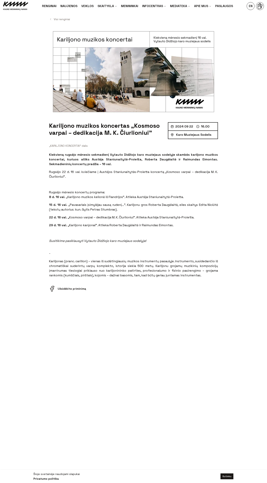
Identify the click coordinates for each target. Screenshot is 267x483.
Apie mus (201, 6)
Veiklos (87, 6)
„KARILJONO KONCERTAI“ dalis (68, 145)
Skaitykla (106, 6)
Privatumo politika (46, 478)
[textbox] (133, 215)
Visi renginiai (62, 19)
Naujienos (68, 6)
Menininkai (129, 6)
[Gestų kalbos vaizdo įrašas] (260, 6)
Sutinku (226, 476)
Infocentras (152, 6)
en (251, 6)
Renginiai (49, 6)
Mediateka (178, 6)
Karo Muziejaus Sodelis (193, 135)
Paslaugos (224, 6)
